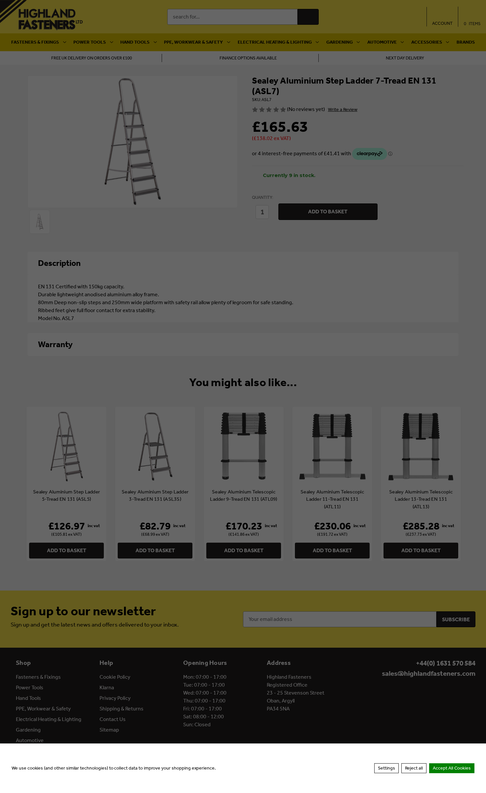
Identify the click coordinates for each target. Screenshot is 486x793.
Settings (386, 768)
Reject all (414, 768)
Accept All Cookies (452, 768)
